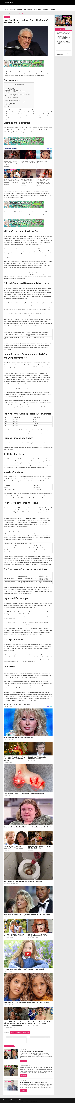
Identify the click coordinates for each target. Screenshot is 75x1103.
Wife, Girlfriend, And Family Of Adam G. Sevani (19, 704)
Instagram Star (28, 9)
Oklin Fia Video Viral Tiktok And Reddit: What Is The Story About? (36, 1067)
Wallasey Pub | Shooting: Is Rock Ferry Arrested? (31, 1051)
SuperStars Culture (9, 2)
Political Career (26, 1032)
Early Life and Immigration (10, 89)
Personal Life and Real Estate (11, 95)
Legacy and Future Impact (10, 103)
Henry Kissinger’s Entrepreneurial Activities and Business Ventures (18, 92)
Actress (12, 9)
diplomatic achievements (16, 1032)
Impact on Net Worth (11, 99)
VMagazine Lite (33, 1101)
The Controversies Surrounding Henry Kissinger (17, 102)
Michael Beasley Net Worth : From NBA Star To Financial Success (63, 33)
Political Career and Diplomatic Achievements (14, 91)
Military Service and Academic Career (13, 90)
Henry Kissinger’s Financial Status (12, 100)
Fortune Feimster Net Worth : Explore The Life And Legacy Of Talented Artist (63, 53)
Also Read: (6, 704)
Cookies (16, 1099)
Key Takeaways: (10, 88)
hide (23, 84)
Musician (45, 9)
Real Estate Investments (12, 97)
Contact (8, 1099)
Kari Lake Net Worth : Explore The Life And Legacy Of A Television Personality (63, 48)
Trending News (37, 9)
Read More (23, 1061)
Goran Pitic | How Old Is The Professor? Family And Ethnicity (34, 1082)
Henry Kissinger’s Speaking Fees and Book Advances (18, 94)
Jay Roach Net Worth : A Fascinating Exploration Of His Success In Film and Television (64, 42)
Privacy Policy (22, 1099)
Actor (6, 9)
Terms (12, 1099)
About (4, 1099)
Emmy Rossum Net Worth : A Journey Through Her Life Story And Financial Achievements (64, 37)
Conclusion (7, 106)
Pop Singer (52, 9)
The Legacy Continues (11, 104)
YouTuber (19, 9)
